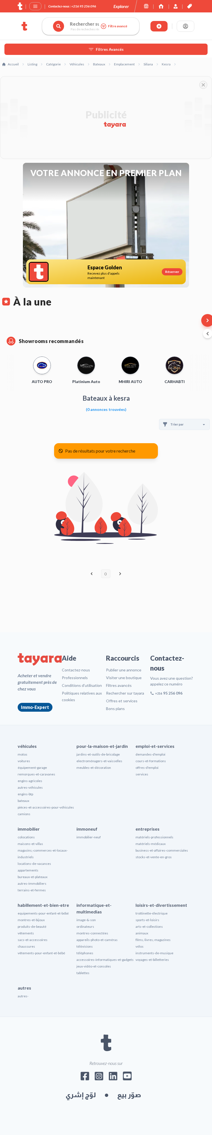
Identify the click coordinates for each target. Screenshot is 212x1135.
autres (24, 987)
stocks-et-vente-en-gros (154, 857)
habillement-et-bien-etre (43, 905)
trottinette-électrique (152, 913)
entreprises (148, 828)
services (142, 774)
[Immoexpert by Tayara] (161, 6)
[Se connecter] (185, 26)
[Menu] (35, 6)
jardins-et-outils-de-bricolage (98, 754)
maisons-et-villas (30, 844)
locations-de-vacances (34, 864)
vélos (140, 946)
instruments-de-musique (154, 953)
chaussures (26, 946)
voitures (24, 761)
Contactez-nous (76, 670)
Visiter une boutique (124, 677)
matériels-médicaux (151, 844)
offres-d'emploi (147, 767)
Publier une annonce (123, 670)
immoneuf (86, 828)
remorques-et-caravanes (36, 774)
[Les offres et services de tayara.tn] (189, 6)
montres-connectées (92, 933)
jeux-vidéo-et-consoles (93, 966)
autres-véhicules (30, 787)
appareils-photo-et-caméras (97, 940)
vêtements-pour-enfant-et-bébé (41, 953)
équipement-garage (32, 767)
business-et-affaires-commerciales (162, 850)
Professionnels (75, 677)
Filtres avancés (119, 685)
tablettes (82, 973)
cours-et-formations (151, 761)
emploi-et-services (155, 746)
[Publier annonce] (159, 26)
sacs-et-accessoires (32, 940)
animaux (142, 933)
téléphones (84, 953)
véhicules (27, 746)
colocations (26, 837)
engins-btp (25, 794)
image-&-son (86, 920)
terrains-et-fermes (32, 890)
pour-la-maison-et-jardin (102, 746)
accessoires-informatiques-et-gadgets (105, 960)
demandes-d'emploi (150, 754)
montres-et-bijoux (31, 920)
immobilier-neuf (88, 837)
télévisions (84, 946)
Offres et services (121, 700)
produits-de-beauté (32, 926)
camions (24, 814)
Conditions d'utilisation (82, 685)
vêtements (26, 933)
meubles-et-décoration (93, 767)
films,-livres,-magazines (153, 940)
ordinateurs (85, 926)
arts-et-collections (149, 926)
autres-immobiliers (32, 883)
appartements (28, 870)
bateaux (23, 801)
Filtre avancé (117, 26)
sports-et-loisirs (147, 920)
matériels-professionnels (154, 837)
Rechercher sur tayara (125, 693)
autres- (23, 996)
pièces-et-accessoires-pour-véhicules (46, 807)
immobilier (29, 828)
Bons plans (115, 708)
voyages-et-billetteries (152, 960)
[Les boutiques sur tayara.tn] (146, 6)
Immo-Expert (35, 707)
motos (22, 754)
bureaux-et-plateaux (32, 877)
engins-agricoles (30, 781)
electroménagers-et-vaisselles (99, 761)
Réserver (172, 272)
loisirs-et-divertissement (161, 905)
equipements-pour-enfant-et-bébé (43, 913)
